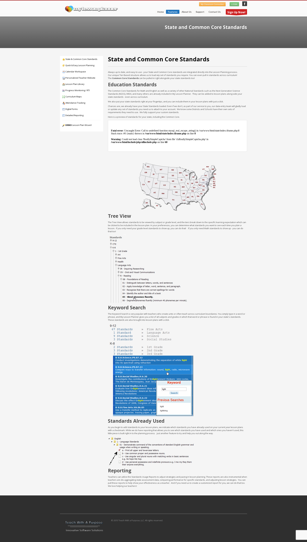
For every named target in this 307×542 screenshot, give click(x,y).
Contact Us (215, 12)
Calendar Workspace (75, 71)
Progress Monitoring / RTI (77, 90)
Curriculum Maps (73, 96)
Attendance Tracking (75, 102)
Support (199, 12)
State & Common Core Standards (81, 59)
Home (160, 12)
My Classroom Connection (212, 4)
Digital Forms (71, 109)
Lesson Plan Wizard (78, 125)
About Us (187, 12)
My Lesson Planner (244, 3)
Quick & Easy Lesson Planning (79, 65)
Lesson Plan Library (74, 84)
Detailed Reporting (74, 115)
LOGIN (234, 4)
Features (171, 12)
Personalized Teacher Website (80, 77)
